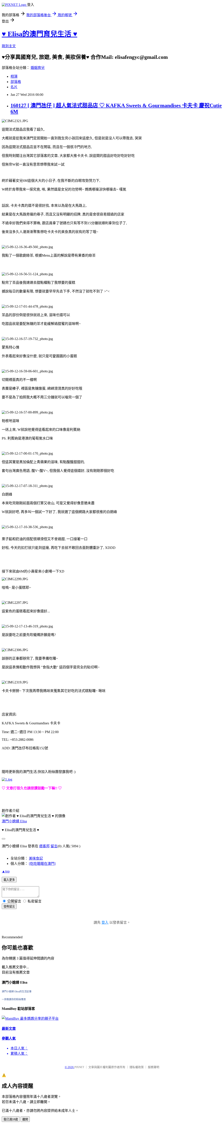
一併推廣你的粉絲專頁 (14, 999)
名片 (14, 87)
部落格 (15, 82)
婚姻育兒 (38, 68)
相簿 (14, 76)
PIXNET (79, 1067)
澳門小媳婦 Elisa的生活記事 (17, 991)
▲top (6, 871)
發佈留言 (9, 906)
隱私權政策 (137, 1067)
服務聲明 (153, 1067)
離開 (25, 1119)
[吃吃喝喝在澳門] (42, 863)
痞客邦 (44, 846)
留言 (54, 846)
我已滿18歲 (11, 1119)
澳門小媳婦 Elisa (14, 821)
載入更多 (9, 879)
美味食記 (36, 858)
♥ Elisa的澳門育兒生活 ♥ (39, 34)
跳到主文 (9, 46)
